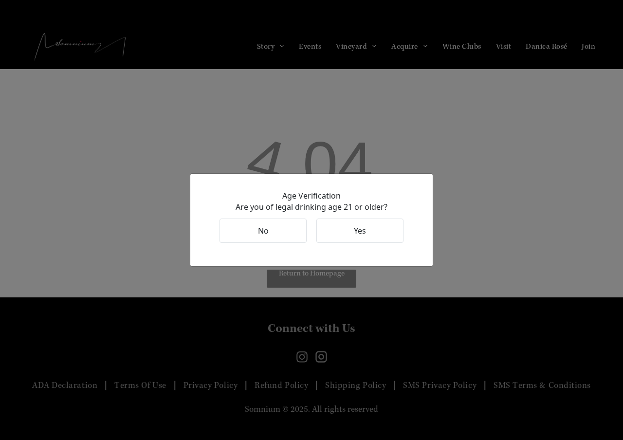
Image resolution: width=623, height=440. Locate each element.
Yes (360, 230)
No (263, 230)
